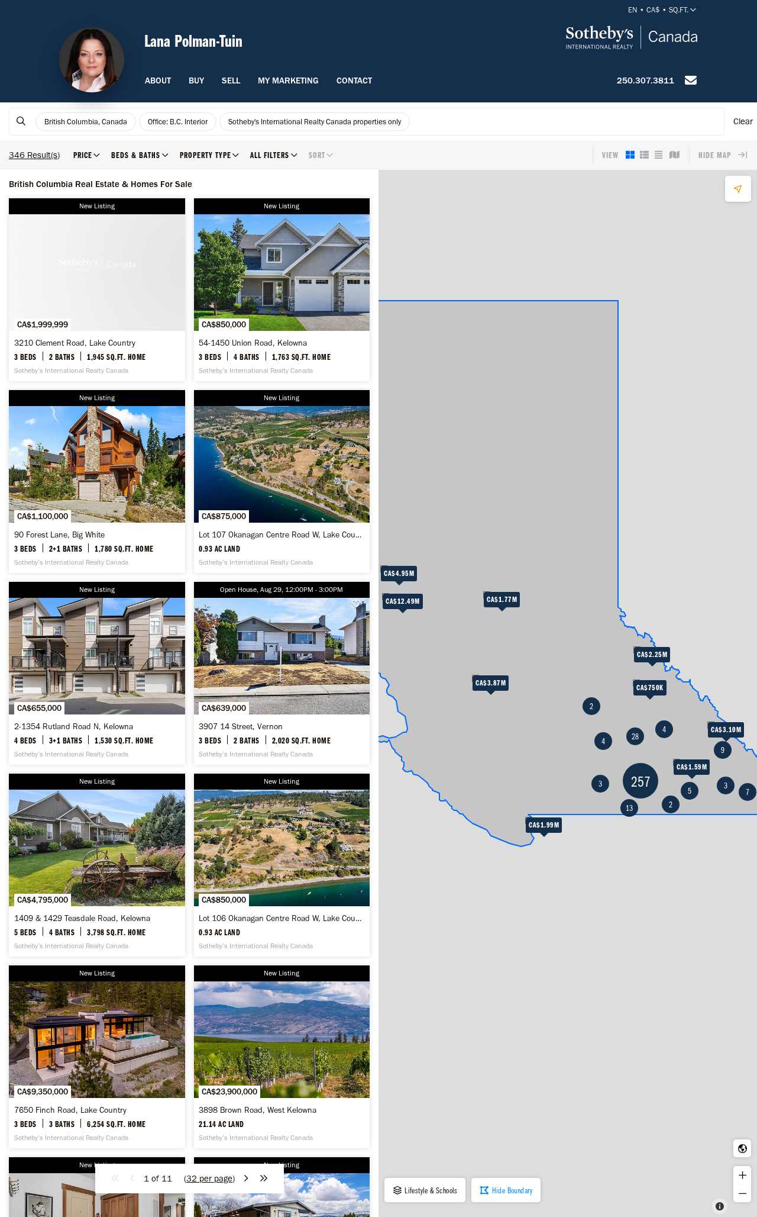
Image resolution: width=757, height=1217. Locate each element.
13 (629, 808)
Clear (743, 121)
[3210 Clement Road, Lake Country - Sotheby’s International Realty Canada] (97, 289)
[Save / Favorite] (359, 604)
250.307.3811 (645, 80)
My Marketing (288, 80)
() (209, 1178)
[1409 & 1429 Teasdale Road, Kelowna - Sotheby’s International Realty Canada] (97, 865)
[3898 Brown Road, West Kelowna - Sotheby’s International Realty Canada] (282, 1056)
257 (641, 781)
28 (635, 736)
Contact (354, 80)
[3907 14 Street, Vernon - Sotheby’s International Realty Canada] (282, 673)
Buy (196, 80)
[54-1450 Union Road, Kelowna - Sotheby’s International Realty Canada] (282, 289)
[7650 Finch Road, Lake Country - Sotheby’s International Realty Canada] (97, 1056)
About (158, 80)
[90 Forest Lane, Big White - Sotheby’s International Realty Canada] (97, 481)
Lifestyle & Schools (430, 1190)
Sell (231, 80)
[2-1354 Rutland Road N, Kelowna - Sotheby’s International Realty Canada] (97, 673)
